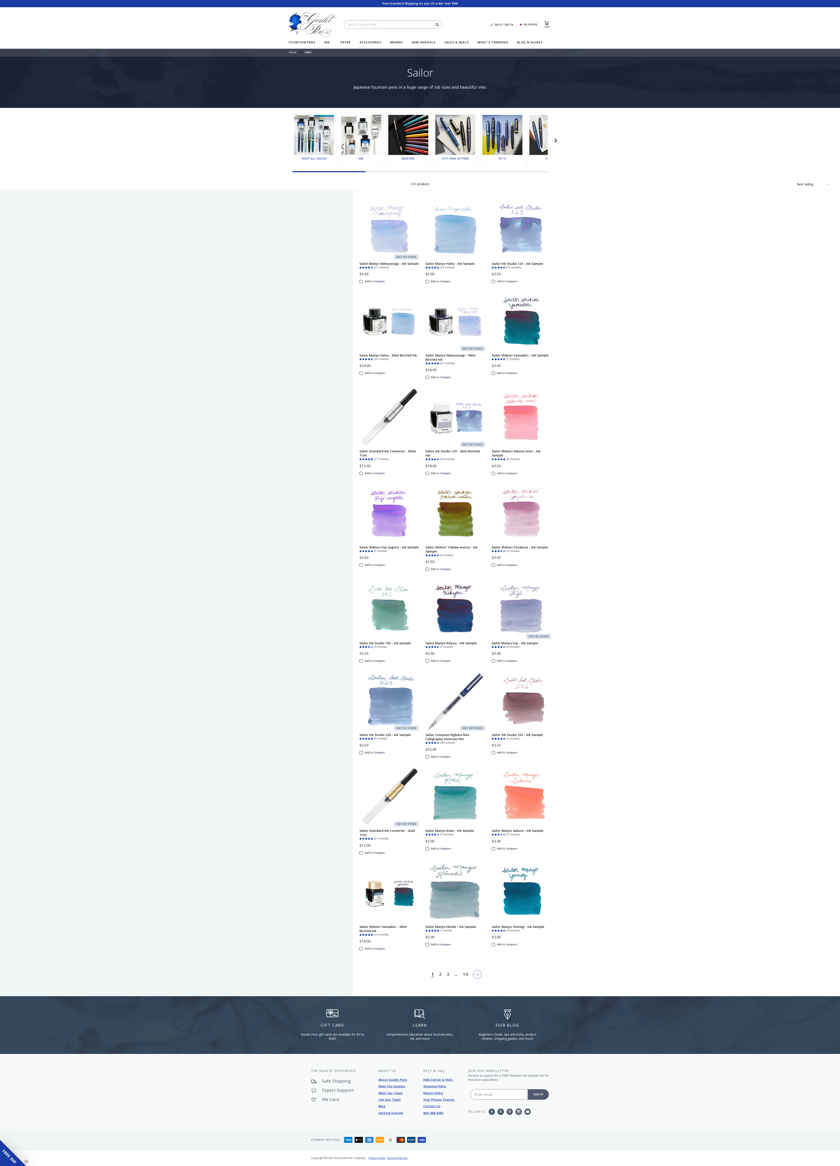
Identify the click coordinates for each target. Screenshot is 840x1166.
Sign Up (538, 1094)
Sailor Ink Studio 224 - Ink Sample (385, 735)
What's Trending (493, 42)
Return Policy (433, 1093)
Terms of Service (397, 1158)
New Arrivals (424, 42)
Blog (381, 1106)
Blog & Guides (529, 42)
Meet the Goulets (391, 1086)
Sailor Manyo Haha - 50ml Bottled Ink (388, 355)
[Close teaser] (26, 1161)
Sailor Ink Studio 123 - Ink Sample (517, 264)
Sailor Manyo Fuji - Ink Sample (515, 643)
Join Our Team (389, 1100)
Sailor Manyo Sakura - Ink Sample (517, 831)
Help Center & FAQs (438, 1080)
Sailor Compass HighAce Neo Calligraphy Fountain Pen (447, 737)
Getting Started (390, 1113)
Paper (346, 42)
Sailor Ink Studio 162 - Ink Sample (385, 643)
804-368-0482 (433, 1113)
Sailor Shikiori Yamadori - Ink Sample (520, 355)
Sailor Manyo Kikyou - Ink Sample (451, 643)
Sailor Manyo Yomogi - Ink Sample (518, 927)
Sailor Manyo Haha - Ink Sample (449, 264)
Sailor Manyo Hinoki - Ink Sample (450, 927)
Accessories (370, 42)
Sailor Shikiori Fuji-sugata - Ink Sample (389, 547)
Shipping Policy (434, 1086)
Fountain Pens (302, 42)
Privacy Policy (377, 1158)
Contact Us (431, 1106)
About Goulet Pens (392, 1080)
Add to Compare (374, 281)
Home (292, 52)
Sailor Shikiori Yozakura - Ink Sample (520, 547)
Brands (396, 42)
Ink (327, 42)
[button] (555, 140)
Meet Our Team (390, 1093)
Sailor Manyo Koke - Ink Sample (449, 831)
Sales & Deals (456, 42)
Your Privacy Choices (438, 1100)
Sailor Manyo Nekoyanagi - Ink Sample (389, 264)
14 (465, 974)
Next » (477, 974)
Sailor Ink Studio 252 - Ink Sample (517, 735)
